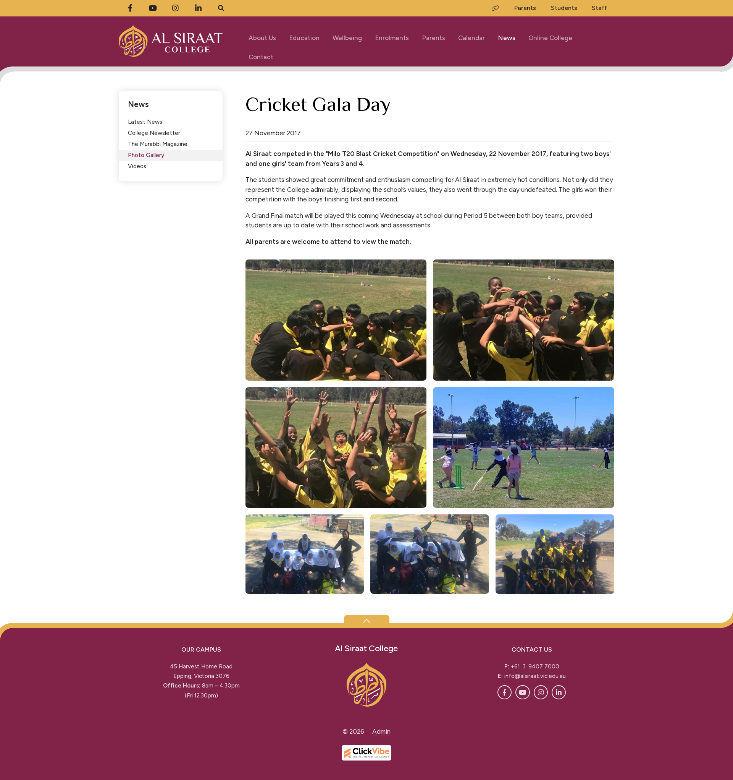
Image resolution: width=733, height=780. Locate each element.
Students (564, 7)
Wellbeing (347, 38)
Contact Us (532, 649)
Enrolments (392, 38)
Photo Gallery (146, 155)
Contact (261, 57)
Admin (381, 731)
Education (304, 38)
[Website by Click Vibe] (366, 753)
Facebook (504, 692)
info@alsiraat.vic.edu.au (535, 676)
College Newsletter (154, 132)
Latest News (145, 121)
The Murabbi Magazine (157, 144)
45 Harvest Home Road (201, 666)
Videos (137, 166)
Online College (550, 38)
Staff (599, 7)
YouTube (522, 692)
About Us (262, 38)
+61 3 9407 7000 (535, 666)
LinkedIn (559, 692)
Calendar (471, 38)
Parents (433, 38)
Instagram (541, 692)
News (506, 38)
